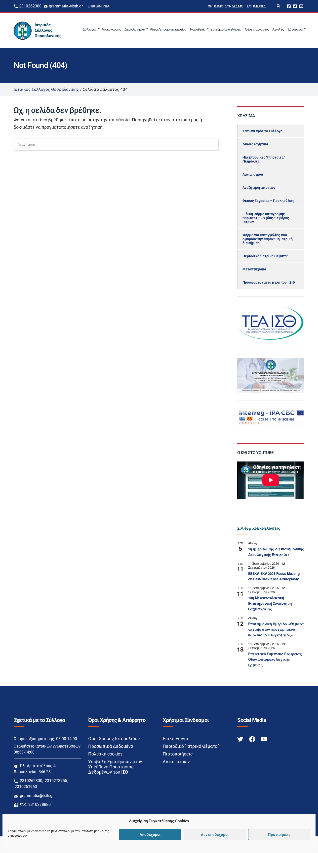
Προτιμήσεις (279, 834)
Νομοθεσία (197, 29)
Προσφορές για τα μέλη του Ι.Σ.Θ (268, 282)
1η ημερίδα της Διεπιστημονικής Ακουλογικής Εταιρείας (276, 551)
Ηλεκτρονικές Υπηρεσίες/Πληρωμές (263, 159)
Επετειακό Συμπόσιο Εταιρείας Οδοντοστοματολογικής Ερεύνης (275, 659)
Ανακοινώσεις (111, 29)
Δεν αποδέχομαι (215, 834)
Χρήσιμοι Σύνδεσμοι (226, 6)
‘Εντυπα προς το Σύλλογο (262, 131)
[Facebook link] (252, 738)
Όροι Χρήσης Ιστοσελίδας (114, 738)
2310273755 (56, 780)
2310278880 (39, 804)
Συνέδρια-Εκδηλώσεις (225, 29)
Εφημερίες (256, 6)
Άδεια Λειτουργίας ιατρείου (168, 29)
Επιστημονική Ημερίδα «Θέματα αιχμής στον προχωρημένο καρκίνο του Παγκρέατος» (276, 629)
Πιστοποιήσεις (178, 753)
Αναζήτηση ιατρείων (258, 188)
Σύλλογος (89, 29)
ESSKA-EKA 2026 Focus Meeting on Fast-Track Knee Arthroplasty (274, 576)
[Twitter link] (240, 738)
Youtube (301, 6)
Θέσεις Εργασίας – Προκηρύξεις (268, 201)
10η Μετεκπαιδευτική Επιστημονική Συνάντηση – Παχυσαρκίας (271, 603)
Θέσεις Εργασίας (257, 29)
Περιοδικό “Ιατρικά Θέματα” (265, 256)
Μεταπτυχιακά (254, 269)
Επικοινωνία (98, 6)
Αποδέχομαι (150, 834)
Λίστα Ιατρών (253, 174)
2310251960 (26, 786)
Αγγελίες (278, 29)
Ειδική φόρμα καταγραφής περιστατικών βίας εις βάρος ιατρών (265, 218)
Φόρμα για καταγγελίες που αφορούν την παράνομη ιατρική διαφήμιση (267, 239)
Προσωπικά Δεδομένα (110, 746)
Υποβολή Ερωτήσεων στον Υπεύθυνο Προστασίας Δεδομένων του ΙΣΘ (115, 767)
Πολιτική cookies (105, 753)
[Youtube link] (264, 738)
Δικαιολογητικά (134, 29)
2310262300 (30, 6)
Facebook (289, 6)
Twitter (295, 6)
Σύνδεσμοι (295, 29)
